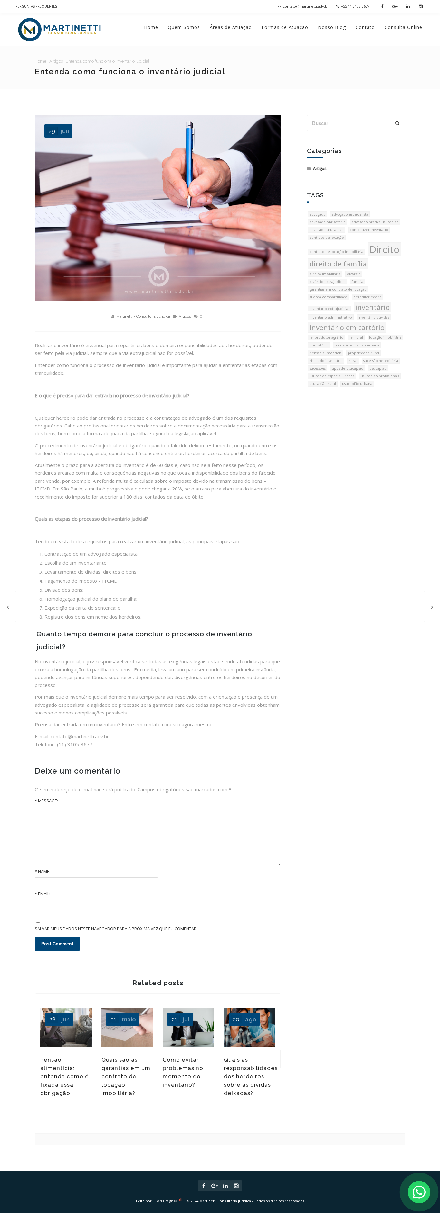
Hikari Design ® (165, 1201)
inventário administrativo (331, 317)
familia (357, 281)
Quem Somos (184, 27)
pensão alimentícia (326, 353)
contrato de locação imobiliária (336, 251)
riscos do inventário (326, 360)
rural (353, 360)
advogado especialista (350, 214)
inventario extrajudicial (329, 308)
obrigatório (319, 345)
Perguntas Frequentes (36, 6)
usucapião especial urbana (332, 376)
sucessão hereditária (380, 360)
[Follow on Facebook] (382, 6)
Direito (384, 249)
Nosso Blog (332, 27)
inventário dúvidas (373, 317)
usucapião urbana (357, 384)
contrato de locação (327, 237)
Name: (42, 871)
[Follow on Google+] (394, 6)
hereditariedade (367, 297)
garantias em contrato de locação (338, 289)
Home (151, 27)
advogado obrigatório (328, 222)
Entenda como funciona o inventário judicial (130, 71)
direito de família (338, 263)
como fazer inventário (369, 230)
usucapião (378, 368)
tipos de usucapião (347, 368)
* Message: (46, 801)
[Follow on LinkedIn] (407, 6)
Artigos (56, 61)
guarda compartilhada (328, 297)
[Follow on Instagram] (420, 6)
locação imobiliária (385, 337)
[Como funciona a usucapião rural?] (8, 606)
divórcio (354, 274)
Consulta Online (403, 27)
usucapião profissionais (380, 376)
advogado (318, 214)
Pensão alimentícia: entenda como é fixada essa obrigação (64, 1076)
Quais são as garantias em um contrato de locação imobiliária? (125, 1076)
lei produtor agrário (326, 337)
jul (180, 1019)
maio (123, 1019)
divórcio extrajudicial (328, 281)
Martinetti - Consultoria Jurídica (143, 316)
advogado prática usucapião (375, 222)
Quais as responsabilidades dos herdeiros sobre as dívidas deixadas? (251, 1076)
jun (59, 131)
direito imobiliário (325, 274)
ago (244, 1019)
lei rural (356, 337)
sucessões (318, 368)
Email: (42, 893)
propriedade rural (363, 353)
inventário (372, 307)
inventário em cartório (347, 327)
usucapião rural (323, 384)
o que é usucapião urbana (357, 345)
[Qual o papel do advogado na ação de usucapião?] (432, 606)
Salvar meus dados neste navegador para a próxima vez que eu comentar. (116, 928)
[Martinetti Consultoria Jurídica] (59, 29)
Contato (365, 27)
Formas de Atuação (285, 27)
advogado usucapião (327, 230)
